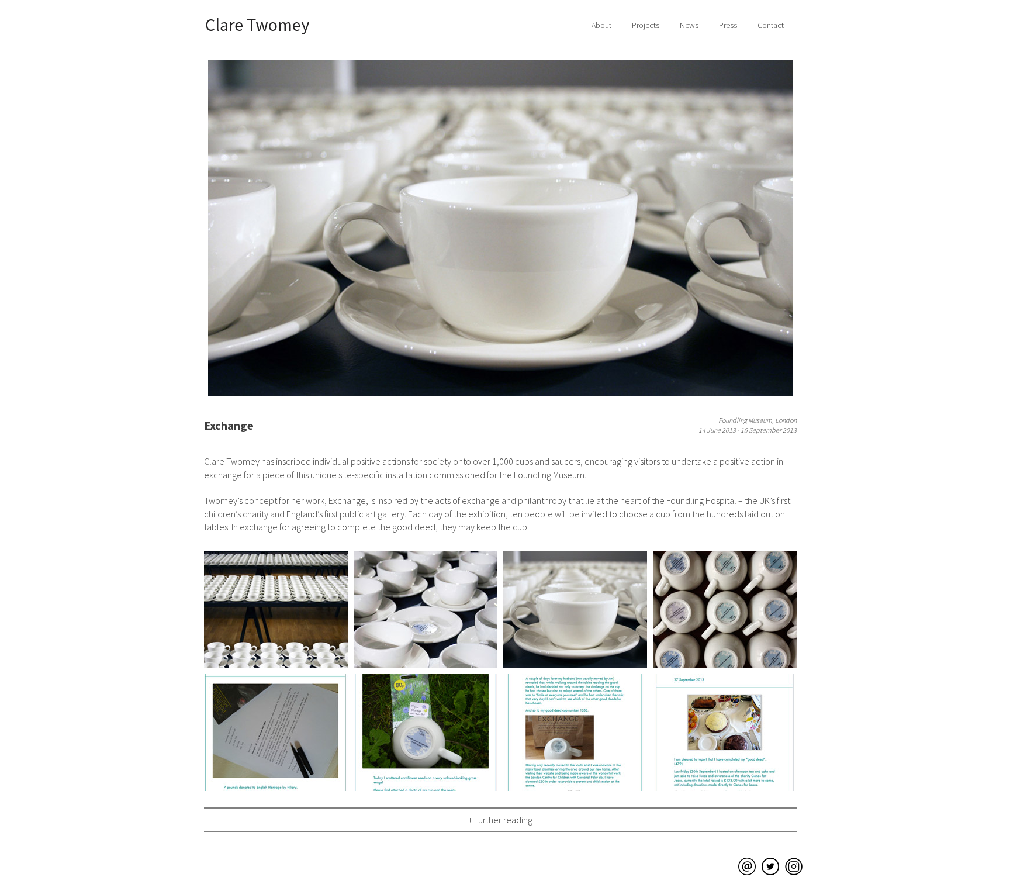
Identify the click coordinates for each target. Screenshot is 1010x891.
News (689, 25)
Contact (771, 25)
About (601, 25)
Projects (645, 25)
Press (728, 25)
